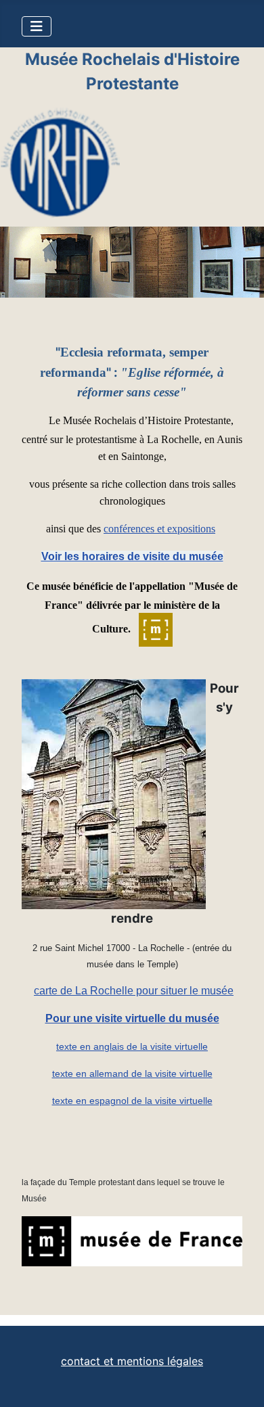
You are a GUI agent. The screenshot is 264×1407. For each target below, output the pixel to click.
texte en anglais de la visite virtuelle (132, 1046)
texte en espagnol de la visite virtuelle (132, 1100)
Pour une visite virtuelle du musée (132, 1018)
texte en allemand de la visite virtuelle (132, 1073)
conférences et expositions (159, 528)
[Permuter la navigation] (36, 26)
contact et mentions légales (132, 1361)
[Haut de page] (240, 1382)
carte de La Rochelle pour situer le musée (134, 990)
